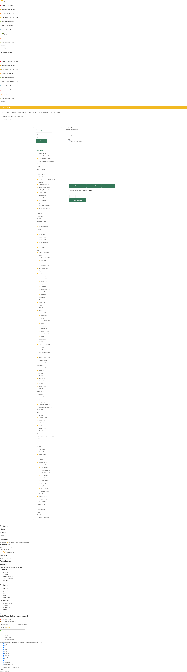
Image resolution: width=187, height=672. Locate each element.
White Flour (44, 294)
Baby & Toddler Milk (44, 156)
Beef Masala (42, 449)
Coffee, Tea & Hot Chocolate (46, 190)
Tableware (41, 370)
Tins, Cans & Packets (44, 344)
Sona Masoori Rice (46, 334)
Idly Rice (43, 318)
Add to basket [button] (78, 200)
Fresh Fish (40, 213)
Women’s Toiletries (44, 363)
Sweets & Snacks (41, 504)
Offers (2, 529)
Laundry (41, 383)
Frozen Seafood (43, 237)
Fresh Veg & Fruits (42, 221)
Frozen (39, 229)
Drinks (40, 255)
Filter (41, 141)
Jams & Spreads (43, 198)
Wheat (42, 336)
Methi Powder (44, 488)
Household (41, 300)
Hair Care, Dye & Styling (45, 357)
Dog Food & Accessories (45, 407)
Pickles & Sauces (41, 410)
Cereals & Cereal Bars (44, 184)
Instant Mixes (42, 423)
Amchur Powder (45, 465)
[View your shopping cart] (0, 57)
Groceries (39, 250)
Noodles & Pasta (41, 397)
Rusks (38, 439)
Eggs (40, 271)
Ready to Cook (41, 415)
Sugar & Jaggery (43, 339)
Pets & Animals (41, 402)
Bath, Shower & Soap (44, 352)
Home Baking (42, 195)
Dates (38, 172)
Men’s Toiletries (43, 360)
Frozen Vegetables (44, 242)
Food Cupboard (41, 182)
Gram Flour (43, 279)
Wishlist (3, 533)
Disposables (42, 378)
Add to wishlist (78, 186)
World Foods (40, 515)
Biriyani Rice (44, 315)
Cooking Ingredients (44, 517)
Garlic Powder (44, 480)
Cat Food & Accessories (45, 404)
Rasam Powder (43, 496)
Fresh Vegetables (43, 226)
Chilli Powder (44, 467)
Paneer (41, 425)
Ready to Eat (42, 428)
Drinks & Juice (41, 174)
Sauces (39, 441)
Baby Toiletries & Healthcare (46, 161)
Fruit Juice (43, 260)
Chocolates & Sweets (44, 187)
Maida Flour (44, 281)
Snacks (39, 444)
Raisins (41, 307)
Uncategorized (41, 509)
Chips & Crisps (41, 169)
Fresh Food (40, 216)
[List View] (67, 132)
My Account (4, 526)
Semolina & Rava (45, 289)
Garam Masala (44, 478)
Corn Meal (43, 276)
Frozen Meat (42, 234)
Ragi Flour (43, 284)
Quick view (94, 186)
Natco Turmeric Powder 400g (80, 191)
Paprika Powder (45, 491)
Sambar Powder (43, 499)
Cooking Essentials (44, 252)
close (8, 671)
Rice (40, 203)
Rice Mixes (42, 431)
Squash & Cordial (45, 265)
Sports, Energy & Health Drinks (47, 179)
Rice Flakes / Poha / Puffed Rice (45, 436)
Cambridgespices (13, 624)
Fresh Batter (42, 420)
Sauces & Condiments (44, 205)
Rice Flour (43, 286)
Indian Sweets (40, 391)
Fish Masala (42, 459)
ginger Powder (44, 483)
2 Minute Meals (43, 417)
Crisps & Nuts (42, 192)
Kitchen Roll (42, 381)
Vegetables (42, 247)
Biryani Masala (43, 452)
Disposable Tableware (44, 368)
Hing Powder (44, 486)
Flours (40, 273)
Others (38, 399)
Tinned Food (42, 211)
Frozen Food (42, 232)
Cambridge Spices (4, 1)
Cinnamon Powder (45, 470)
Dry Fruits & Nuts (43, 268)
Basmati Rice (44, 313)
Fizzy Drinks (42, 177)
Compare (108, 186)
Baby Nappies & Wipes (45, 158)
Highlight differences (9, 639)
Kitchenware (40, 394)
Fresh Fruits (42, 224)
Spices (71, 189)
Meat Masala (42, 494)
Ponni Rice (43, 326)
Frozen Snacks (43, 240)
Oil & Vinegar (42, 200)
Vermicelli (41, 347)
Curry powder (44, 475)
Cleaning (41, 376)
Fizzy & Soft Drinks (45, 258)
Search (185, 48)
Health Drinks (44, 263)
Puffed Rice (44, 328)
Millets (42, 323)
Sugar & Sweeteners (44, 208)
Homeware (40, 365)
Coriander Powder (45, 473)
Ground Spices (43, 462)
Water (38, 512)
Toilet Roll (41, 389)
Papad (40, 305)
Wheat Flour (44, 292)
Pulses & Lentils (45, 331)
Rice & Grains (42, 310)
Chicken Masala (43, 457)
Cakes (38, 166)
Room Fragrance (43, 386)
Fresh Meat (40, 219)
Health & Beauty (41, 350)
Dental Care (42, 355)
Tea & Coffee (42, 342)
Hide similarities (8, 637)
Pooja (38, 412)
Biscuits (39, 164)
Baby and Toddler (41, 153)
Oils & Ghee (42, 302)
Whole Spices (42, 501)
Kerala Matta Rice (45, 321)
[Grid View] (66, 132)
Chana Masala (42, 454)
